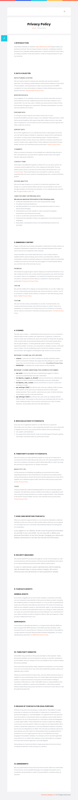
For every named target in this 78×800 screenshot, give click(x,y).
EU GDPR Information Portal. (40, 635)
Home (34, 28)
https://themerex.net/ (43, 47)
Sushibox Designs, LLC (48, 795)
